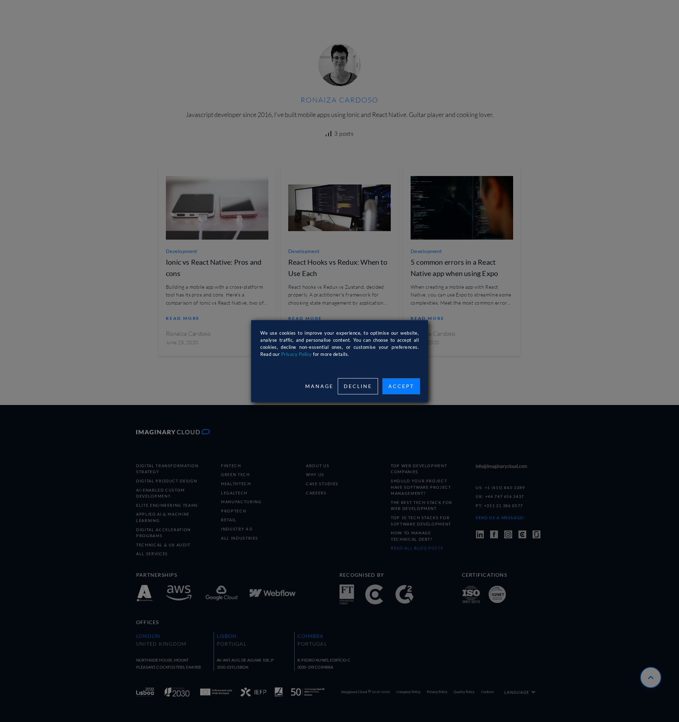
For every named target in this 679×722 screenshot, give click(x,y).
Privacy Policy (296, 354)
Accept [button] (401, 386)
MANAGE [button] (319, 386)
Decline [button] (358, 386)
